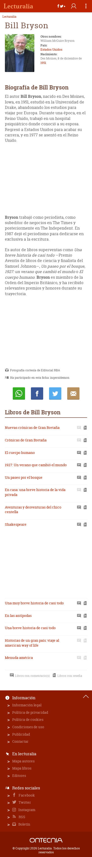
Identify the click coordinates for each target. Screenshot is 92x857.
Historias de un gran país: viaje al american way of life (32, 643)
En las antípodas (18, 615)
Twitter (24, 802)
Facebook (26, 795)
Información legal (26, 705)
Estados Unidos (51, 49)
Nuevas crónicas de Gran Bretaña (32, 427)
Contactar (20, 741)
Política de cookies (27, 719)
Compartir (37, 393)
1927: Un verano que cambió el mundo (36, 465)
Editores (19, 775)
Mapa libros (21, 768)
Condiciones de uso (28, 727)
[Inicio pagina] (86, 696)
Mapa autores (23, 761)
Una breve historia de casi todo (30, 627)
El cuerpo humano (20, 452)
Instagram (26, 809)
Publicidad (21, 734)
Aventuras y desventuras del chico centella (33, 509)
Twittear (55, 393)
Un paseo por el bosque (23, 477)
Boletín (24, 824)
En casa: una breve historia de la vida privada (35, 492)
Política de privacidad (30, 712)
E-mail (73, 393)
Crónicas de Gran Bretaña (26, 440)
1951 (43, 63)
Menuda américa (19, 657)
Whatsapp (19, 393)
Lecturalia (9, 17)
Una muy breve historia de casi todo (34, 603)
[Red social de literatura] (18, 6)
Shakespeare (15, 524)
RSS (21, 816)
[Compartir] (61, 6)
